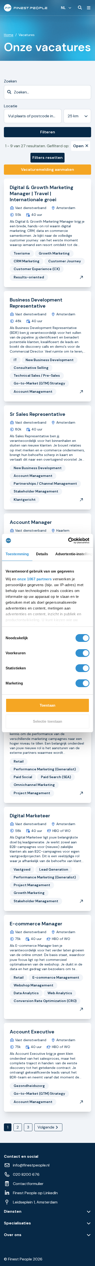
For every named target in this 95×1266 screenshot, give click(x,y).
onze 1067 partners (34, 579)
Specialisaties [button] (17, 1223)
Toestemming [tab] (17, 554)
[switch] (82, 653)
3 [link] (28, 1127)
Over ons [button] (12, 1235)
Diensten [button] (12, 1211)
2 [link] (18, 1127)
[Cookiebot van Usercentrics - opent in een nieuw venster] (68, 540)
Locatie (10, 106)
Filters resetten (47, 157)
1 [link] (7, 1127)
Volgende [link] (46, 1127)
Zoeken (10, 81)
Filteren (47, 132)
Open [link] (78, 145)
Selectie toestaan (47, 721)
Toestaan (47, 705)
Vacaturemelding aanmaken (47, 169)
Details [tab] (42, 554)
